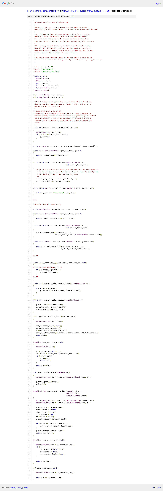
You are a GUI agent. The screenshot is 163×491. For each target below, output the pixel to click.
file (72, 16)
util (108, 10)
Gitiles (13, 488)
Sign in (158, 3)
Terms (25, 488)
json (159, 488)
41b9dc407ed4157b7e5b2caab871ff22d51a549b (80, 10)
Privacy (19, 488)
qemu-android (34, 10)
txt (153, 488)
